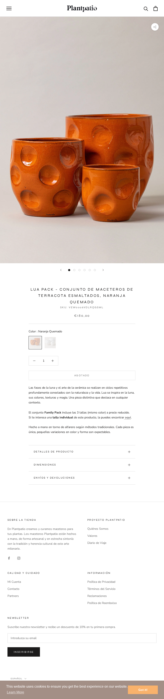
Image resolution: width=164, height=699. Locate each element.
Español (17, 678)
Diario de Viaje (96, 543)
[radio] (35, 342)
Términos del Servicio (101, 589)
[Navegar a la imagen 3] (79, 270)
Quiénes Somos (97, 529)
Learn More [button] (15, 692)
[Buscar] (146, 8)
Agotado (82, 375)
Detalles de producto (54, 451)
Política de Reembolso (102, 603)
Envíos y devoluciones (54, 477)
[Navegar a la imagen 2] (74, 270)
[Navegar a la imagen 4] (84, 270)
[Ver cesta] (156, 8)
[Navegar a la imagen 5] (90, 270)
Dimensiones (45, 464)
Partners (13, 596)
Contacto (13, 589)
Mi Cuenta (14, 582)
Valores (92, 536)
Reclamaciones (97, 596)
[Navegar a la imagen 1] (69, 270)
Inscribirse (24, 651)
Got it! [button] (143, 690)
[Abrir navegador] (9, 8)
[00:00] (82, 140)
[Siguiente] (103, 270)
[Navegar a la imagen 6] (95, 270)
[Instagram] (18, 557)
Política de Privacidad (101, 582)
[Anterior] (61, 270)
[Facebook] (8, 557)
